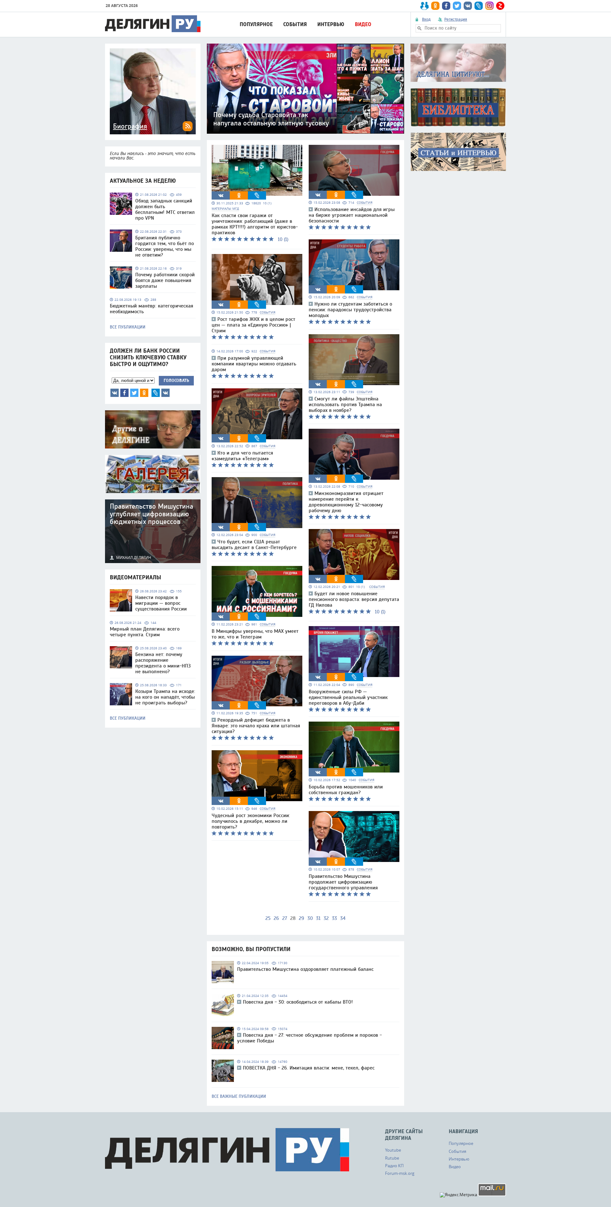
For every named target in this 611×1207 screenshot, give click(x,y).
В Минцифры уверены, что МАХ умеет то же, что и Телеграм (255, 634)
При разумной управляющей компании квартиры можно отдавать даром (254, 363)
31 (318, 918)
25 (267, 918)
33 (334, 918)
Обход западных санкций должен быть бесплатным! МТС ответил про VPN (165, 209)
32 (326, 918)
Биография (130, 126)
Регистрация (455, 19)
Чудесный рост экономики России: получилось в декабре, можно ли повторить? (251, 821)
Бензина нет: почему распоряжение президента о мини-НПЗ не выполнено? (163, 663)
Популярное (256, 24)
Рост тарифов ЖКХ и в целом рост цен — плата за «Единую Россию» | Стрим (253, 325)
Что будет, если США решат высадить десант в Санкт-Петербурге (254, 544)
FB (124, 393)
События (295, 24)
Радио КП (394, 1165)
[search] (419, 28)
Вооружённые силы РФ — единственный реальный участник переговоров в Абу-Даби (348, 697)
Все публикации (127, 327)
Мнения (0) (165, 393)
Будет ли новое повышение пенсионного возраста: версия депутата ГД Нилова (354, 599)
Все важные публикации (239, 1096)
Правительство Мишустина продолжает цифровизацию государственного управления (343, 882)
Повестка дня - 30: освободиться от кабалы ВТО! (298, 1002)
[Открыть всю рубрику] (458, 63)
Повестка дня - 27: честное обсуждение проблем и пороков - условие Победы (309, 1038)
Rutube (392, 1158)
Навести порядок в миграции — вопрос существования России (161, 603)
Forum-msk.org (399, 1173)
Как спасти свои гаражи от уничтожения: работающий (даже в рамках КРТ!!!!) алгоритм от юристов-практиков (255, 224)
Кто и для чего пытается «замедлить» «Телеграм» (242, 456)
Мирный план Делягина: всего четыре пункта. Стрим (144, 632)
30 (310, 918)
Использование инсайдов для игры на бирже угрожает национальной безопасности (352, 215)
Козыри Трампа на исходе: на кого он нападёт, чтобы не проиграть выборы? (165, 697)
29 (301, 918)
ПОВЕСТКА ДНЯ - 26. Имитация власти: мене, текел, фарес (309, 1068)
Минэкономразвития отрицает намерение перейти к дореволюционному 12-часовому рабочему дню (346, 502)
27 (284, 918)
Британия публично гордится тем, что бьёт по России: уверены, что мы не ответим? (164, 246)
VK (114, 393)
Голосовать (176, 380)
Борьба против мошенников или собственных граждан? (346, 789)
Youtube (393, 1150)
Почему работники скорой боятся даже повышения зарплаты (165, 280)
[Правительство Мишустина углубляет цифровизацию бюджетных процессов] (152, 531)
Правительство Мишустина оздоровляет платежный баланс (305, 969)
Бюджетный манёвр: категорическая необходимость (151, 308)
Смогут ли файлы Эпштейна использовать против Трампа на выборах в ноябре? (345, 404)
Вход (426, 19)
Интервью (330, 24)
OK (144, 393)
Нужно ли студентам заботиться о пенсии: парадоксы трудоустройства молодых (350, 309)
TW (134, 393)
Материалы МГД (225, 209)
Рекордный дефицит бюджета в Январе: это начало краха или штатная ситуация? (256, 725)
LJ (155, 393)
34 (343, 918)
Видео (363, 24)
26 (276, 918)
